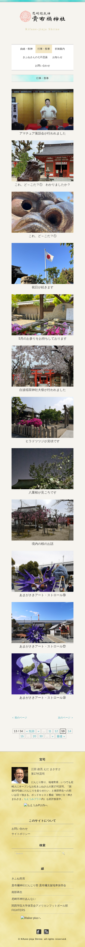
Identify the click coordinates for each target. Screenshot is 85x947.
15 (22, 736)
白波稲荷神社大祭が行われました (42, 390)
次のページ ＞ (65, 717)
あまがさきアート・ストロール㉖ (42, 697)
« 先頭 (30, 731)
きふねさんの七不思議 (35, 57)
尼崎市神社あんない (24, 898)
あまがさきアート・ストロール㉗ (42, 646)
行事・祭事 (44, 48)
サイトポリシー (21, 833)
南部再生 (17, 892)
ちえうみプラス (32, 799)
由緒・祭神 (26, 48)
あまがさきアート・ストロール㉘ (42, 595)
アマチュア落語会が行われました (42, 133)
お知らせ (57, 57)
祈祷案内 (60, 48)
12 (56, 731)
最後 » (61, 736)
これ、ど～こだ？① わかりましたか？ (42, 184)
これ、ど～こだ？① (43, 236)
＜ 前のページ (19, 717)
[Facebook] (40, 932)
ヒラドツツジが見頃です (43, 441)
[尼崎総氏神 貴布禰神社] (42, 14)
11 (49, 731)
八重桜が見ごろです (43, 492)
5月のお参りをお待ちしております (43, 338)
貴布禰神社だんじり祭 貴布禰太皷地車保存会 (39, 885)
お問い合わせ (42, 65)
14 (69, 731)
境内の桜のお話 (42, 543)
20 (34, 736)
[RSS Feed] (46, 932)
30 (41, 736)
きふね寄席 (18, 878)
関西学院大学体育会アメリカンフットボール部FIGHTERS (40, 908)
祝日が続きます (42, 287)
